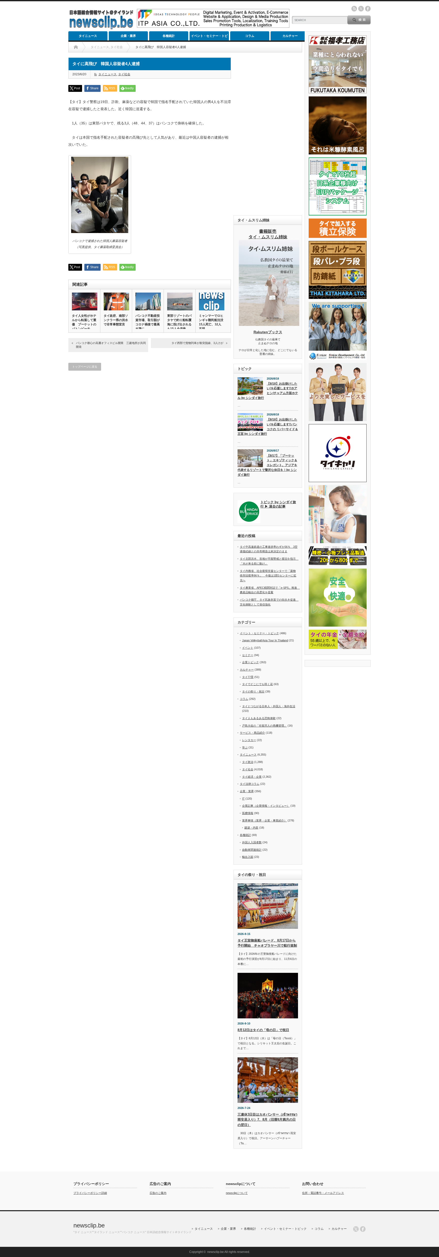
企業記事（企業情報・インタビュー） (266, 805)
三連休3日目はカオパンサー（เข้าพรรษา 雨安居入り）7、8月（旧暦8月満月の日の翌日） (267, 1119)
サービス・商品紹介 (252, 732)
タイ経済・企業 (252, 776)
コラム (249, 36)
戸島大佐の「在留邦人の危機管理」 (264, 725)
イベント (247, 647)
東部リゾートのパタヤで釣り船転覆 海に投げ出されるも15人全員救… (179, 322)
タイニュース (88, 36)
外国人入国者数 (252, 842)
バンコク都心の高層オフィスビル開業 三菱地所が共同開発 (111, 344)
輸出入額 (247, 856)
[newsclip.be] (101, 28)
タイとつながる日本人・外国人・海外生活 (268, 706)
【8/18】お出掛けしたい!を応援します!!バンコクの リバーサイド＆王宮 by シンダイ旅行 (268, 427)
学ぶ (245, 747)
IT (243, 798)
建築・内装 (251, 827)
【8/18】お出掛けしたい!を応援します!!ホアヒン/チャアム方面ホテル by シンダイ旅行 (268, 391)
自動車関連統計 (252, 849)
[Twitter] (356, 1229)
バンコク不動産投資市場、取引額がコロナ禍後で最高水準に (147, 322)
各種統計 (169, 36)
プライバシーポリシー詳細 (90, 1192)
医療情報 (247, 813)
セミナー (247, 655)
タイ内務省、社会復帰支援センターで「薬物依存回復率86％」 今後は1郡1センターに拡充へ (268, 575)
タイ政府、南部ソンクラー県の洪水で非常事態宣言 (116, 320)
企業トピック (250, 662)
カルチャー (290, 36)
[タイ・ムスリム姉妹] (269, 324)
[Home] (76, 47)
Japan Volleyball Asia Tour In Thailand (265, 640)
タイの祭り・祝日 (253, 691)
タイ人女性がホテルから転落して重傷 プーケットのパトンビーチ (84, 322)
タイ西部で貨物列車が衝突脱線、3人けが (197, 342)
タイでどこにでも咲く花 (257, 684)
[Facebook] (363, 1229)
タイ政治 (247, 761)
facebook (368, 8)
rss (354, 8)
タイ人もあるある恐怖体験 (259, 718)
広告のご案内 (158, 1192)
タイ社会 (124, 74)
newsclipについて (237, 1192)
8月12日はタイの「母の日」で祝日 (263, 1030)
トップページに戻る (84, 366)
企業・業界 (128, 36)
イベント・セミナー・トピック (209, 37)
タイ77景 (248, 676)
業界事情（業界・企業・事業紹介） (264, 820)
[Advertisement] (267, 133)
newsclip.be (89, 1225)
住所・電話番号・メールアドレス (323, 1192)
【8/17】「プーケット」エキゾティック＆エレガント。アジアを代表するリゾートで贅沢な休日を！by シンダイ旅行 (267, 465)
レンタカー (249, 740)
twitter (361, 8)
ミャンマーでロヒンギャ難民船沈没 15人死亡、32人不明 (211, 322)
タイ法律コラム (249, 783)
